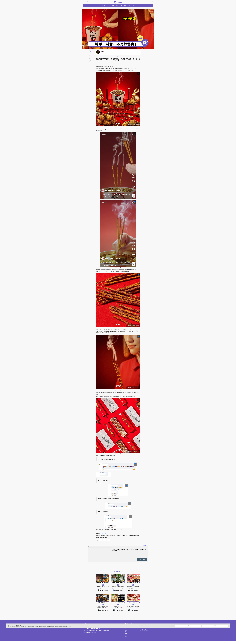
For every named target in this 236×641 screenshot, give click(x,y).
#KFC (101, 540)
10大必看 (103, 5)
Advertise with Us (143, 632)
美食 (121, 5)
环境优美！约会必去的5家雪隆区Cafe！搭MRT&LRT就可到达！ (118, 587)
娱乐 (125, 5)
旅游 (113, 5)
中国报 (102, 533)
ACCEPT (214, 625)
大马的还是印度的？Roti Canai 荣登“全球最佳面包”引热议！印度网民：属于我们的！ (118, 607)
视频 (129, 5)
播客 (134, 5)
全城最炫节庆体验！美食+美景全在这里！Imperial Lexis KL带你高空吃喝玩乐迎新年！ (102, 587)
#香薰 (108, 540)
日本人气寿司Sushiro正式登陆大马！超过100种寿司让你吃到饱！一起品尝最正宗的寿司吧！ (133, 587)
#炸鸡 (104, 540)
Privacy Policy (142, 629)
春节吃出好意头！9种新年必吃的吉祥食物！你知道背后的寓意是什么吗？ (133, 607)
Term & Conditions (143, 630)
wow (126, 637)
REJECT (188, 625)
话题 (109, 5)
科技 (117, 5)
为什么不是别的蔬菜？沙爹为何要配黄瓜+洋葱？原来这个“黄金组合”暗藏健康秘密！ (102, 607)
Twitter (107, 533)
